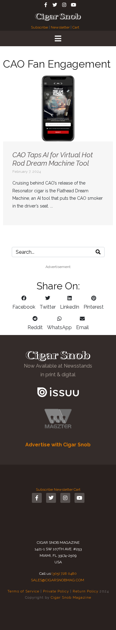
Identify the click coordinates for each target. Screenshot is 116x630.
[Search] (98, 252)
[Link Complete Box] (58, 150)
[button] (23, 302)
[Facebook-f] (45, 4)
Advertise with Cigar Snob (58, 445)
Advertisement (58, 267)
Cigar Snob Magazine (71, 597)
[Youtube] (73, 4)
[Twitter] (55, 4)
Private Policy (56, 591)
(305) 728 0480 (64, 573)
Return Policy (85, 591)
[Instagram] (64, 4)
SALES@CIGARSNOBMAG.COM (57, 580)
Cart (75, 27)
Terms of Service (23, 591)
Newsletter (60, 27)
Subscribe (40, 27)
